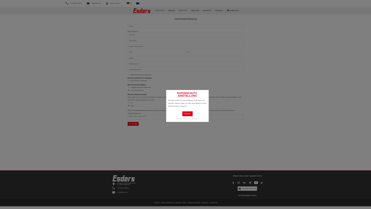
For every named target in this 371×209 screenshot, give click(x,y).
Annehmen (187, 113)
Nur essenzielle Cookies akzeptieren (187, 118)
